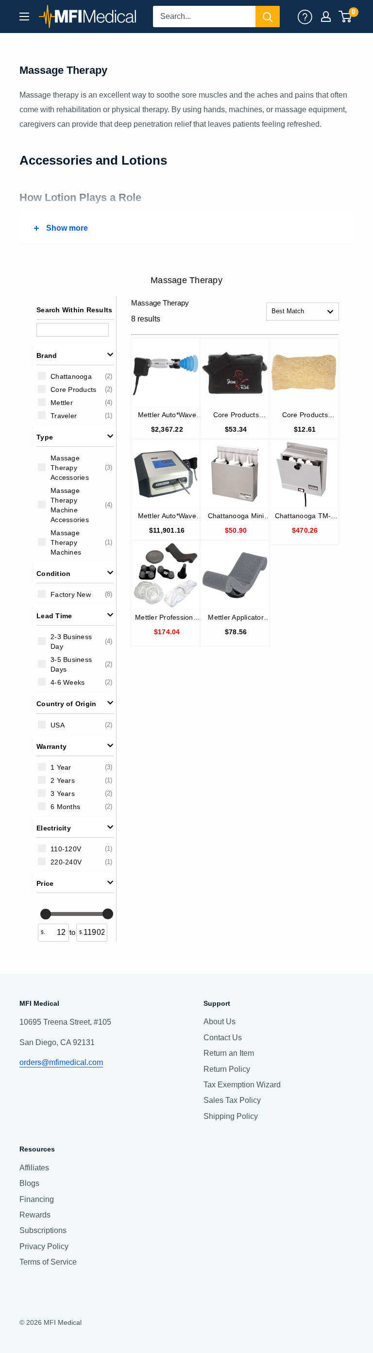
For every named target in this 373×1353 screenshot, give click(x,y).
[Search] (267, 16)
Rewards (35, 1215)
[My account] (305, 16)
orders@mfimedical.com (61, 1062)
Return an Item (228, 1053)
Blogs (29, 1183)
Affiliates (34, 1168)
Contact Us (222, 1037)
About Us (219, 1021)
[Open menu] (24, 16)
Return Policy (226, 1069)
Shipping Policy (230, 1116)
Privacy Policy (43, 1246)
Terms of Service (48, 1262)
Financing (36, 1199)
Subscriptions (43, 1230)
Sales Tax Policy (232, 1100)
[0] (345, 16)
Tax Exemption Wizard (242, 1085)
